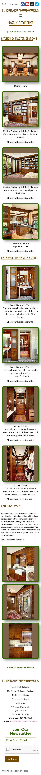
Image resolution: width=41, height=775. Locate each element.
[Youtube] (27, 4)
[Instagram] (32, 4)
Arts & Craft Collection (20, 687)
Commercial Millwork (20, 699)
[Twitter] (37, 4)
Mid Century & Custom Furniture (20, 691)
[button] (20, 32)
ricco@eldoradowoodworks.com (23, 721)
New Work (20, 703)
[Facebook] (23, 4)
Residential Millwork (20, 695)
